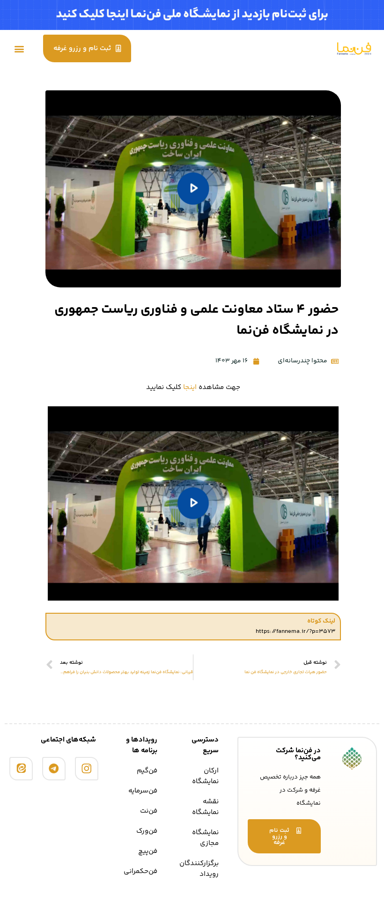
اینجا (190, 387)
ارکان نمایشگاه (205, 776)
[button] (19, 48)
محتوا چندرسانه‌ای (302, 361)
